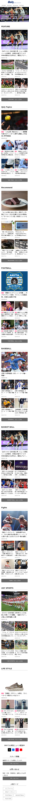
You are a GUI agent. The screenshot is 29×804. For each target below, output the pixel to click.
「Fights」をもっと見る (14, 580)
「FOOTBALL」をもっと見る (14, 341)
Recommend (6, 188)
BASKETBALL (20, 795)
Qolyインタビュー (10, 792)
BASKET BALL (8, 427)
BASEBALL (6, 349)
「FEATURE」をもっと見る (14, 99)
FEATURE (5, 27)
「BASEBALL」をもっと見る (14, 419)
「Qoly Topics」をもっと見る (14, 180)
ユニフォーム (9, 788)
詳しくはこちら (15, 763)
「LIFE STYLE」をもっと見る (14, 739)
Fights (4, 508)
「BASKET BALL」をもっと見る (14, 500)
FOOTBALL (6, 268)
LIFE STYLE (6, 669)
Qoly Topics (6, 107)
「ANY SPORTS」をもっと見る (14, 661)
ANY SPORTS (7, 588)
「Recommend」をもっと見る (14, 260)
